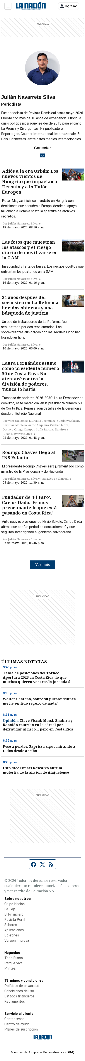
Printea (9, 968)
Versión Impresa (16, 940)
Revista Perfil (14, 920)
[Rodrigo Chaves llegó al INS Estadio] (73, 456)
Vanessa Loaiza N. (20, 421)
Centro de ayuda (16, 1024)
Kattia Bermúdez (44, 421)
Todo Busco (13, 958)
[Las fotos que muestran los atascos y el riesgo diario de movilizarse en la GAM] (73, 246)
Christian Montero (15, 425)
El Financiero (14, 914)
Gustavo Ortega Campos (19, 429)
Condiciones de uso (19, 991)
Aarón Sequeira (38, 425)
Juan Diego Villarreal (54, 479)
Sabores (10, 925)
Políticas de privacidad (21, 986)
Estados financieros (19, 996)
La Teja (9, 909)
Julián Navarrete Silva (22, 223)
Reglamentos (14, 1001)
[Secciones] (8, 6)
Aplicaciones (14, 930)
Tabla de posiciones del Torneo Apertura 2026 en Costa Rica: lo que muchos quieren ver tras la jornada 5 (36, 677)
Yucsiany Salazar (68, 421)
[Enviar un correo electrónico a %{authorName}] (42, 155)
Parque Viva (13, 963)
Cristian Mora (59, 425)
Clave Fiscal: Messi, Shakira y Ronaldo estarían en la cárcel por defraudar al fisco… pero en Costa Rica (38, 724)
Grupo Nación (14, 904)
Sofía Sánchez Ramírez (51, 429)
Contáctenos (14, 1019)
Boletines (11, 935)
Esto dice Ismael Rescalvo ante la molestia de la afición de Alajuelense (36, 770)
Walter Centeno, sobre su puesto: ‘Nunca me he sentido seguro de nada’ (39, 701)
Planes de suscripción (21, 1029)
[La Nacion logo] (30, 6)
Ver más (42, 564)
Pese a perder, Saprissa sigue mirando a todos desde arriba (39, 748)
